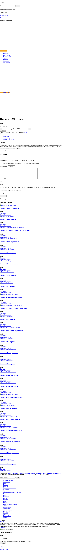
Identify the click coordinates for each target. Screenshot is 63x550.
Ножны (26, 132)
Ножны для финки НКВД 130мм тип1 (13, 308)
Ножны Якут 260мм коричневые (11, 330)
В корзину (3, 130)
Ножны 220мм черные (8, 464)
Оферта (10, 473)
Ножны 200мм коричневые (9, 242)
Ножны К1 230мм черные (9, 386)
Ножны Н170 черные (7, 286)
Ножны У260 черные (7, 364)
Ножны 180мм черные (8, 275)
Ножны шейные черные (8, 408)
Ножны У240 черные (7, 319)
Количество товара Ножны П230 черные (13, 129)
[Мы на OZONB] (1, 32)
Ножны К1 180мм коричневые (11, 297)
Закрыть (2, 521)
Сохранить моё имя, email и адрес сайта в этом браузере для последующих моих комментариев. (28, 187)
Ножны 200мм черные (8, 253)
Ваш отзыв (3, 178)
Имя (1, 181)
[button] (3, 213)
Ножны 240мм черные (8, 219)
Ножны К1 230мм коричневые (11, 430)
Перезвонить (3, 51)
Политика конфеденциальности (52, 473)
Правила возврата (18, 473)
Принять (2, 527)
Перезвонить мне (5, 92)
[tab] (33, 136)
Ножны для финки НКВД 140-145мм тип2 (15, 230)
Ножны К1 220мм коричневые (11, 397)
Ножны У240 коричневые (9, 264)
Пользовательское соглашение (33, 473)
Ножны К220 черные (7, 342)
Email (2, 184)
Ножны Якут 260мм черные (10, 419)
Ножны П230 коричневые (9, 453)
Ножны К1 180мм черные (9, 375)
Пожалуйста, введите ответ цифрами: (10, 190)
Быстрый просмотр (5, 215)
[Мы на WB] (1, 49)
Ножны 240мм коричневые (9, 208)
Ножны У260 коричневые (9, 353)
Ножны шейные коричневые (10, 442)
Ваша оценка (4, 166)
